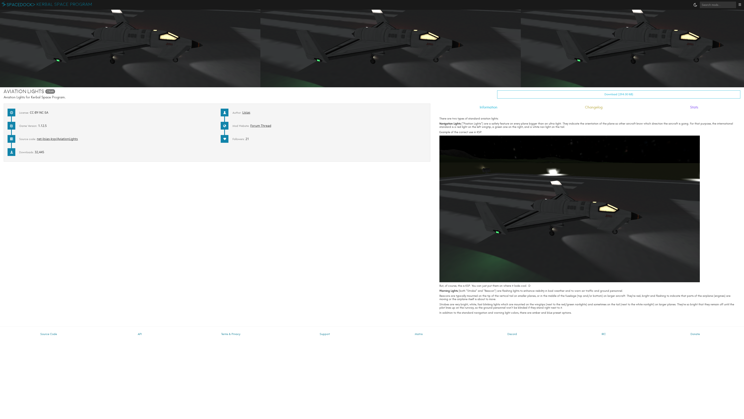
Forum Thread (260, 126)
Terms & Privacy (230, 334)
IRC (604, 334)
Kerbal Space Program (64, 4)
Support (325, 334)
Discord (512, 334)
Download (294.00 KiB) (618, 94)
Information (488, 107)
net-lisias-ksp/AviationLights (57, 139)
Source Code (48, 334)
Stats (694, 107)
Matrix (419, 334)
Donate (695, 334)
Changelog (594, 107)
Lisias (246, 112)
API (140, 334)
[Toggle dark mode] (695, 5)
